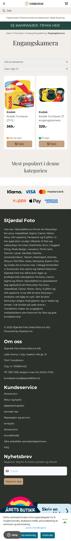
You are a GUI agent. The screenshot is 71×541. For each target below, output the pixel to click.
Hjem (9, 33)
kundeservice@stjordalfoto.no (22, 378)
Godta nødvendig (27, 535)
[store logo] (35, 3)
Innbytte (9, 423)
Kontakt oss (11, 411)
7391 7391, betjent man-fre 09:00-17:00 (30, 372)
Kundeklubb (11, 435)
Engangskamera (56, 33)
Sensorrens (11, 429)
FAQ (6, 447)
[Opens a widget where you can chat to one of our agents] (12, 535)
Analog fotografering (36, 33)
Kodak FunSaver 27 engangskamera (51, 118)
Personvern (11, 393)
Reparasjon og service (17, 417)
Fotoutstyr (19, 33)
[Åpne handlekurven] (66, 3)
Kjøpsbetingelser (14, 405)
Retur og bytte (13, 399)
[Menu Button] (4, 3)
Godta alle (47, 535)
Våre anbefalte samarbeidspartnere (25, 441)
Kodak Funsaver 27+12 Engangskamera (17, 118)
